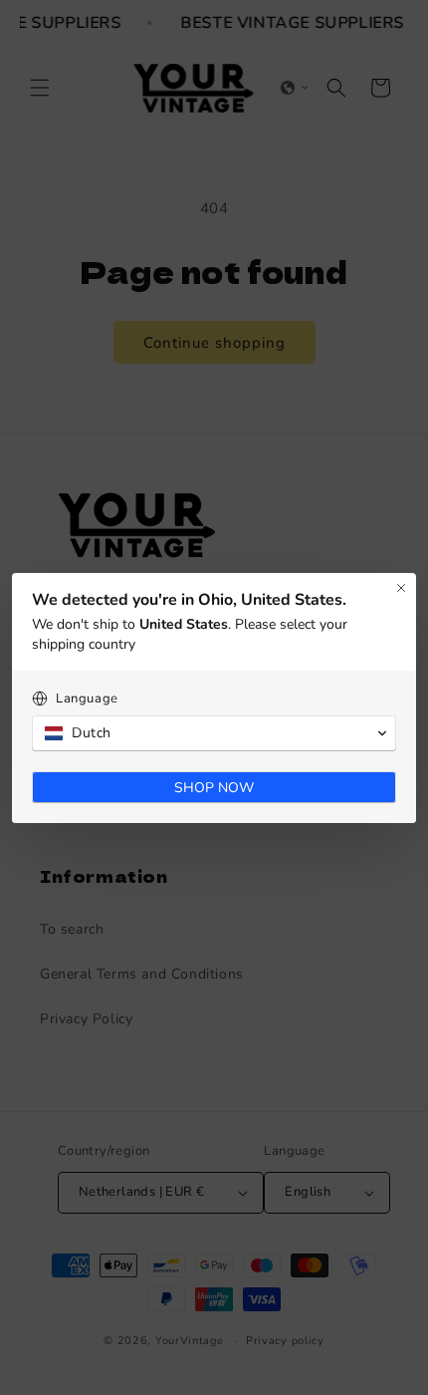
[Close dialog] (401, 588)
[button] (214, 733)
